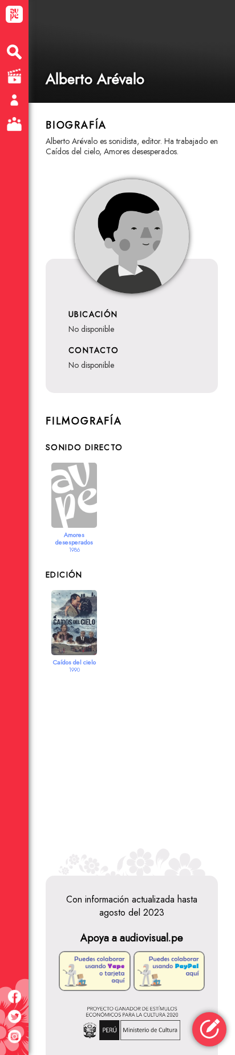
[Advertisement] (131, 767)
